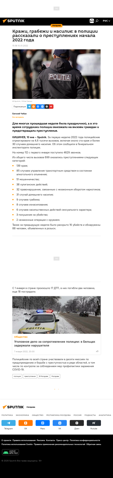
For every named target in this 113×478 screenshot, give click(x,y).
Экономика (22, 415)
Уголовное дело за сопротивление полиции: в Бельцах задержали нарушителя (54, 343)
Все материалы (18, 117)
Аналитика (105, 415)
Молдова (55, 376)
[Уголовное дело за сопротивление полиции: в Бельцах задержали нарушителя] (56, 315)
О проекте (6, 440)
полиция (17, 376)
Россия (78, 415)
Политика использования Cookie (17, 444)
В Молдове (43, 376)
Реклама (41, 440)
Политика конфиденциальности (85, 440)
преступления (30, 376)
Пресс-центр (62, 440)
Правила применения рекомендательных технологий (59, 444)
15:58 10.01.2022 (20, 45)
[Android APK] (10, 452)
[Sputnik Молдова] (14, 23)
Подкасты (90, 415)
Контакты (50, 440)
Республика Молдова (58, 415)
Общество (21, 337)
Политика (7, 415)
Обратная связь (93, 444)
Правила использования (24, 440)
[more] (97, 351)
